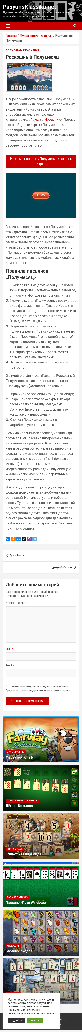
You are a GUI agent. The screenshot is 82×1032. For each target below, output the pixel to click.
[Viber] (29, 539)
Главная (11, 35)
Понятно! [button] (35, 1020)
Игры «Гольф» (15, 752)
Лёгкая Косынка (19, 806)
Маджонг (13, 946)
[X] (24, 539)
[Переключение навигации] (8, 26)
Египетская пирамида (23, 854)
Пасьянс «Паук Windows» (26, 902)
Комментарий (16, 603)
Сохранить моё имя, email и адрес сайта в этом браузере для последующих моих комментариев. (38, 688)
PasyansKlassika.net (29, 6)
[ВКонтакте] (8, 539)
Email (10, 665)
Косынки (53, 120)
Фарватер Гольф (19, 757)
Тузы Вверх (17, 555)
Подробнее (16, 1020)
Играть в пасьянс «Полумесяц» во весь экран (41, 161)
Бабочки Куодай (19, 951)
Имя (9, 648)
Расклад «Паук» (17, 897)
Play (41, 195)
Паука (34, 120)
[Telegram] (34, 539)
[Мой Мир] (18, 539)
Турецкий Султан (61, 567)
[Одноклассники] (13, 539)
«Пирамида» (15, 849)
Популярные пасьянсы (36, 35)
